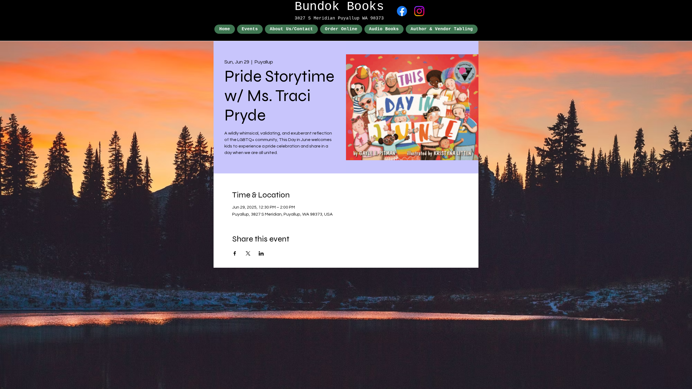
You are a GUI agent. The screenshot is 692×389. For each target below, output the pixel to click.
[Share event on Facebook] (234, 253)
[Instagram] (419, 11)
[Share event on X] (248, 253)
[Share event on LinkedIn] (261, 253)
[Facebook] (402, 11)
